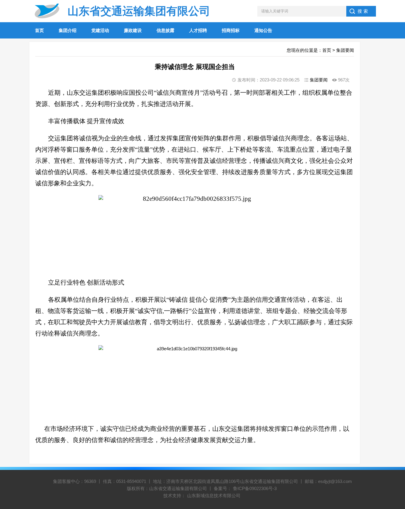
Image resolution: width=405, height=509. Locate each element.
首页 (39, 30)
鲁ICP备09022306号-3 (255, 488)
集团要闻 (345, 50)
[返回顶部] (393, 452)
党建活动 (100, 30)
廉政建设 (133, 30)
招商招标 (231, 30)
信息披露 (165, 30)
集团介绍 (67, 30)
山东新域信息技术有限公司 (213, 495)
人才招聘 (198, 30)
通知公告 (263, 30)
